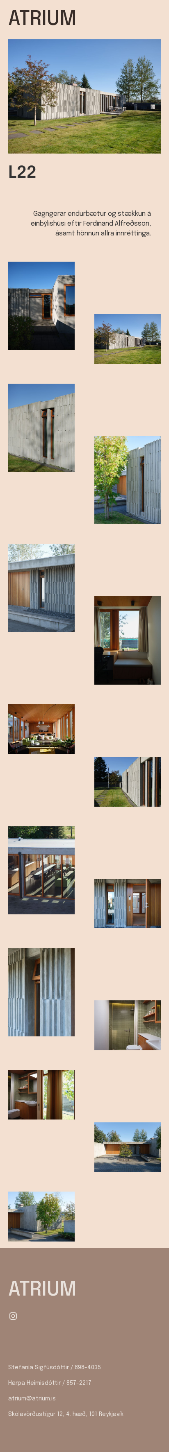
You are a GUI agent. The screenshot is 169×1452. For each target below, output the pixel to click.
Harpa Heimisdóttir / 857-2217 (49, 1383)
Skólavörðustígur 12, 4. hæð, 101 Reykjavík (65, 1414)
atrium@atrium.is (32, 1399)
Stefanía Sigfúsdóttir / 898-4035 (54, 1368)
